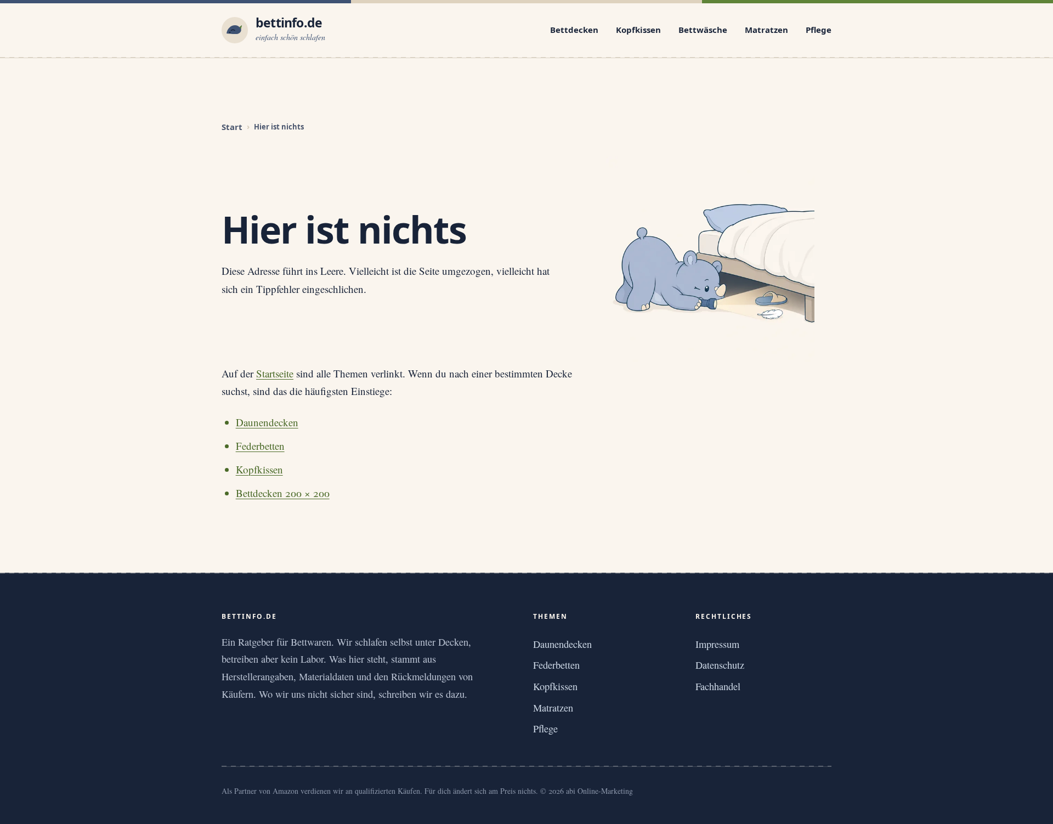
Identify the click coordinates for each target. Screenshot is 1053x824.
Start (232, 126)
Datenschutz (719, 664)
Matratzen (766, 29)
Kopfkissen (638, 29)
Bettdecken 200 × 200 (283, 493)
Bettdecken (574, 29)
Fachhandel (717, 686)
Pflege (818, 29)
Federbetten (260, 446)
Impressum (717, 644)
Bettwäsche (702, 29)
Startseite (274, 373)
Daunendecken (267, 422)
